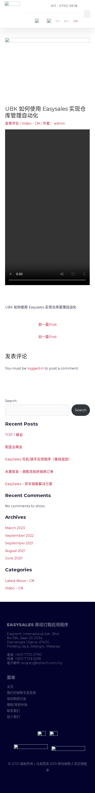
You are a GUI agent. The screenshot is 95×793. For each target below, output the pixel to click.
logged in (35, 368)
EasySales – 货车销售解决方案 (28, 484)
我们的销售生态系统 (21, 693)
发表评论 (12, 123)
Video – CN (14, 588)
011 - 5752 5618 (64, 6)
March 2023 (15, 528)
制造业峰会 (13, 447)
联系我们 (13, 711)
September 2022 (19, 536)
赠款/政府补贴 (17, 705)
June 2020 (14, 558)
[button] (87, 14)
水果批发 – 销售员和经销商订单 (29, 472)
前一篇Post (48, 324)
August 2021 (15, 551)
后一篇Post (48, 337)
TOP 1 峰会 (14, 435)
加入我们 (13, 717)
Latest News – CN (19, 581)
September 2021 (19, 543)
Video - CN (31, 123)
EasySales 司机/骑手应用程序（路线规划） (38, 459)
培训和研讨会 (16, 699)
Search (11, 401)
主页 (10, 687)
